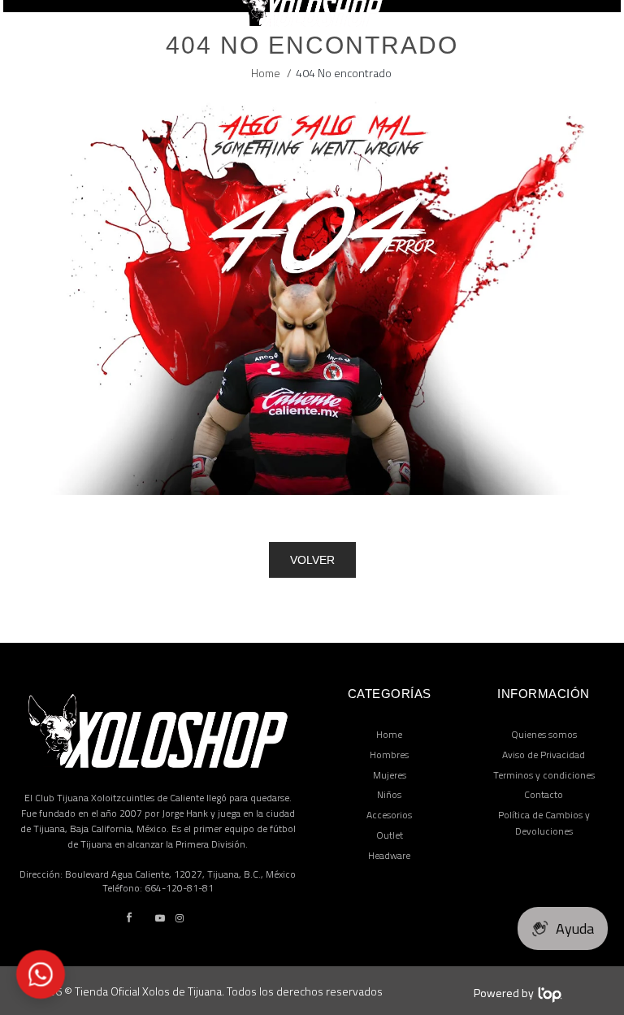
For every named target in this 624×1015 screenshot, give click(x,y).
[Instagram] (180, 918)
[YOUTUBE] (160, 918)
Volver (312, 559)
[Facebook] (129, 918)
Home (265, 72)
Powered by (504, 992)
